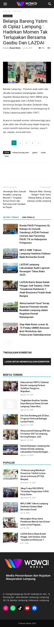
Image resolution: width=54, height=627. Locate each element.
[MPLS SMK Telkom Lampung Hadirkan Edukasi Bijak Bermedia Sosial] (10, 253)
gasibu (35, 152)
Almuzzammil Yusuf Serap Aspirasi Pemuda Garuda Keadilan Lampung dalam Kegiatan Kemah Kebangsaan (34, 310)
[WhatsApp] (27, 55)
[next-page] (10, 342)
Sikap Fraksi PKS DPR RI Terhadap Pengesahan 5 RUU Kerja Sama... (34, 491)
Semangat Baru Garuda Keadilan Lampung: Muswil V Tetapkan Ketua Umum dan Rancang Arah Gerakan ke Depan (14, 199)
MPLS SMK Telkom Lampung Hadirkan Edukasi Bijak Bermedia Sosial (35, 253)
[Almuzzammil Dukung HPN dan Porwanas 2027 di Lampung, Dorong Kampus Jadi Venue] (10, 434)
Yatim (6, 156)
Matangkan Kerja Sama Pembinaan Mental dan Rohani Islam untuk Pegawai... (35, 521)
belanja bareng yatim (20, 152)
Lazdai (43, 152)
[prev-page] (5, 342)
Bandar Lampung (10, 272)
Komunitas (17, 11)
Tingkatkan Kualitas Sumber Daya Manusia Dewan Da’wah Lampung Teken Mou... (34, 403)
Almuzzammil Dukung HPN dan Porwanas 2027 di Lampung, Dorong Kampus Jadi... (35, 434)
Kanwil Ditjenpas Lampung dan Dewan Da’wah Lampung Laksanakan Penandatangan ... (35, 449)
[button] (5, 4)
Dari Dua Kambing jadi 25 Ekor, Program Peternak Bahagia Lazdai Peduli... (34, 418)
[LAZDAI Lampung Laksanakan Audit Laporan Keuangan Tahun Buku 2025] (10, 268)
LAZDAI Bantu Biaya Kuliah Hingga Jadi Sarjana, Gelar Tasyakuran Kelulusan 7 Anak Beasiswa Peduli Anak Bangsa (35, 289)
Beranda (6, 11)
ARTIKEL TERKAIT (11, 217)
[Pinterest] (20, 55)
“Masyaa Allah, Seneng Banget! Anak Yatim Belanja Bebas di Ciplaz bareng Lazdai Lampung (39, 196)
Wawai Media (15, 48)
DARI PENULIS (28, 217)
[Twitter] (13, 55)
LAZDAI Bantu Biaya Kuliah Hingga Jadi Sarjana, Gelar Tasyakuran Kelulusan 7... (33, 537)
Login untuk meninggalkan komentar (27, 361)
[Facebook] (6, 55)
